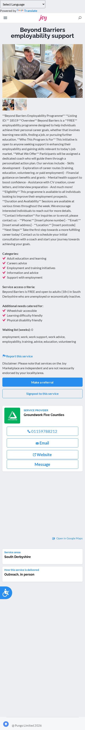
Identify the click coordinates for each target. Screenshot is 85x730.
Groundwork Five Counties (44, 415)
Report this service (19, 356)
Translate (30, 10)
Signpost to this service (42, 393)
